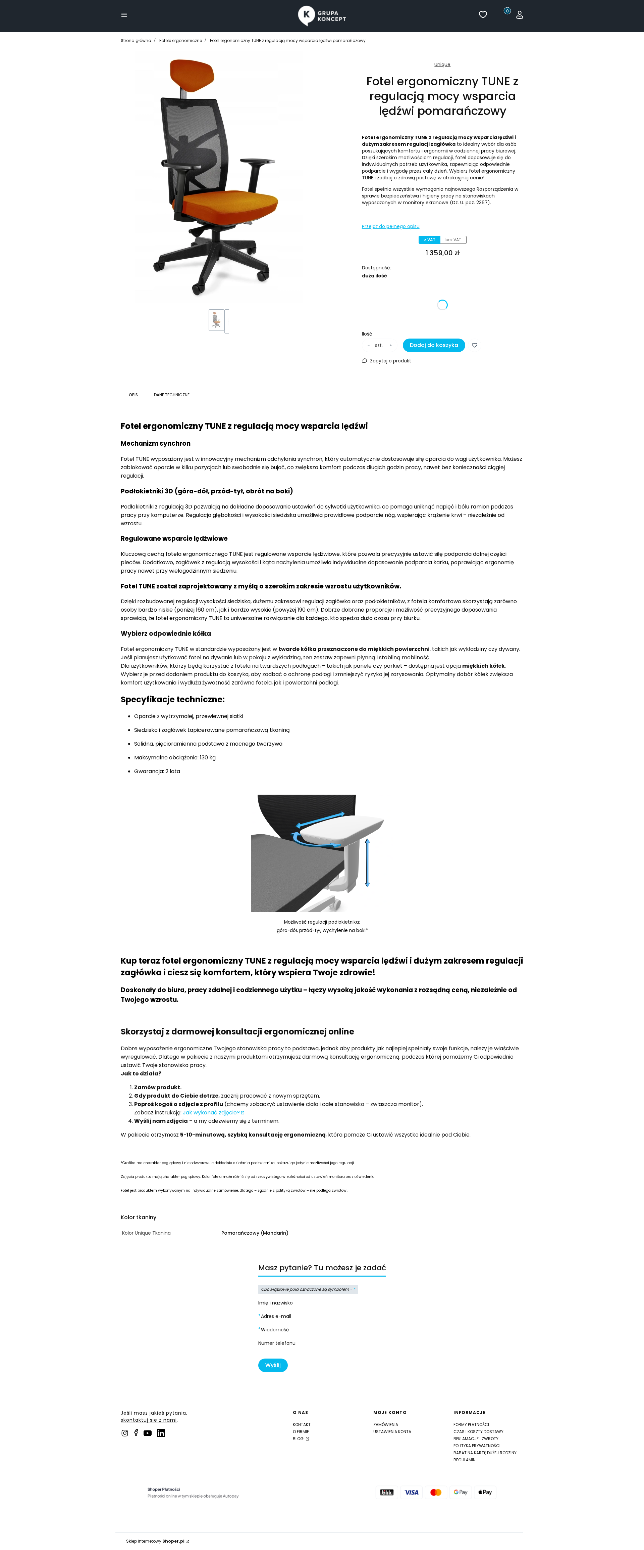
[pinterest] (148, 1433)
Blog (299, 1439)
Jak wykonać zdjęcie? (211, 1112)
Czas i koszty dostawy (478, 1431)
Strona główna (136, 40)
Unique (442, 64)
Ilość (367, 333)
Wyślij (273, 1365)
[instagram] (125, 1433)
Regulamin (464, 1460)
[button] (124, 15)
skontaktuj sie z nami (149, 1420)
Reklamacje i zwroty (475, 1439)
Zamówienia (385, 1424)
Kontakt (302, 1424)
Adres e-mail (276, 1316)
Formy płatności (471, 1424)
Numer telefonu (277, 1343)
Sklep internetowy (155, 1541)
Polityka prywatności (476, 1446)
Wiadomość (275, 1329)
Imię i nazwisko (275, 1302)
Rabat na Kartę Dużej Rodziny (485, 1453)
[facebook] (136, 1432)
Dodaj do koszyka (434, 345)
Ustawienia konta (392, 1431)
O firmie (301, 1431)
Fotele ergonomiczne (180, 40)
